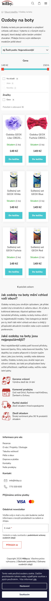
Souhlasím (24, 594)
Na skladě (12, 78)
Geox (10, 99)
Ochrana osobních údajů (32, 563)
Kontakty (7, 463)
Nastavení (24, 586)
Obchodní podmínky (26, 561)
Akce (10, 83)
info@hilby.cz (15, 480)
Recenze (7, 443)
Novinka (11, 88)
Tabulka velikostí (10, 451)
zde (34, 579)
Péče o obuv (8, 455)
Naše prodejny (9, 467)
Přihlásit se (12, 544)
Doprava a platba (10, 459)
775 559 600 (15, 486)
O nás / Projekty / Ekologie (15, 447)
